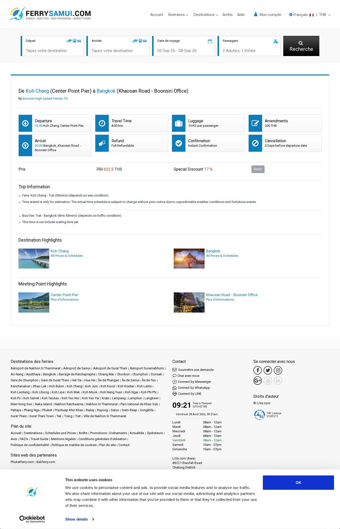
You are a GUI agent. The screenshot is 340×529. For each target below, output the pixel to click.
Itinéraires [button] (176, 14)
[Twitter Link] (268, 370)
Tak (59, 416)
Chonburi (123, 374)
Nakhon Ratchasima (69, 404)
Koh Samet (31, 398)
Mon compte (270, 14)
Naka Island (43, 404)
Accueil (156, 14)
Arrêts (228, 14)
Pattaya (16, 410)
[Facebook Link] (257, 370)
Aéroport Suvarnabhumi (147, 368)
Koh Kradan (126, 386)
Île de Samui (130, 380)
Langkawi (152, 398)
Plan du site (107, 445)
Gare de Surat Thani (55, 380)
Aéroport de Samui (76, 368)
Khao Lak (40, 386)
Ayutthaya (33, 374)
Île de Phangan (108, 380)
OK (298, 482)
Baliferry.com (46, 462)
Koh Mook (90, 392)
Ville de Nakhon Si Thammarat (104, 416)
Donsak (156, 374)
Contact (124, 445)
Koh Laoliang (20, 392)
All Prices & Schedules (67, 256)
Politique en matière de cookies (74, 445)
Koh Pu (16, 398)
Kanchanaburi (20, 386)
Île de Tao (149, 380)
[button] (310, 14)
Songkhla (147, 410)
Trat (78, 416)
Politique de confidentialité (30, 445)
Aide (241, 14)
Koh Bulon (56, 386)
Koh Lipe (58, 392)
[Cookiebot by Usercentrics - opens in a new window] (32, 519)
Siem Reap (129, 410)
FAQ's (24, 439)
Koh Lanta (144, 386)
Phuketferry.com (22, 462)
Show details (76, 519)
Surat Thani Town (41, 416)
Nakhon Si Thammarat (102, 404)
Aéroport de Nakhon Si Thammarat (35, 368)
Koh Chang (74, 386)
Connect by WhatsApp (194, 388)
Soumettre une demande (195, 370)
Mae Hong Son (21, 404)
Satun (115, 410)
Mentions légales (63, 439)
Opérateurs (155, 433)
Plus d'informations (65, 299)
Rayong (102, 410)
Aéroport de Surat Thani (110, 368)
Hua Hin (90, 380)
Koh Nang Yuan (111, 392)
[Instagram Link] (278, 370)
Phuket (47, 410)
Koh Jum (91, 386)
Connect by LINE (189, 394)
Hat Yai (77, 380)
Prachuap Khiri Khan (69, 410)
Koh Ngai (131, 392)
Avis (14, 439)
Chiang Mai (106, 374)
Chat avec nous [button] (188, 376)
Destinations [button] (204, 14)
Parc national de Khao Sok (139, 404)
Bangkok (49, 374)
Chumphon (140, 374)
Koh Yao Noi (70, 398)
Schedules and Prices (60, 433)
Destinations (33, 433)
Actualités (137, 433)
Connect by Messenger (194, 382)
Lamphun (135, 398)
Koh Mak (73, 392)
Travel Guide (39, 439)
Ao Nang (17, 374)
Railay (90, 410)
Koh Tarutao (50, 398)
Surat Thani (19, 416)
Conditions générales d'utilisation (102, 439)
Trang (68, 416)
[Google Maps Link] (257, 380)
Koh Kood (108, 386)
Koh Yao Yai (90, 398)
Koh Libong (40, 392)
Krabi (105, 398)
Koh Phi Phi (149, 392)
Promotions (98, 433)
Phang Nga (32, 410)
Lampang (119, 398)
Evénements (118, 433)
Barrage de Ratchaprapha (77, 374)
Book (258, 169)
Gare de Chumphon (24, 380)
